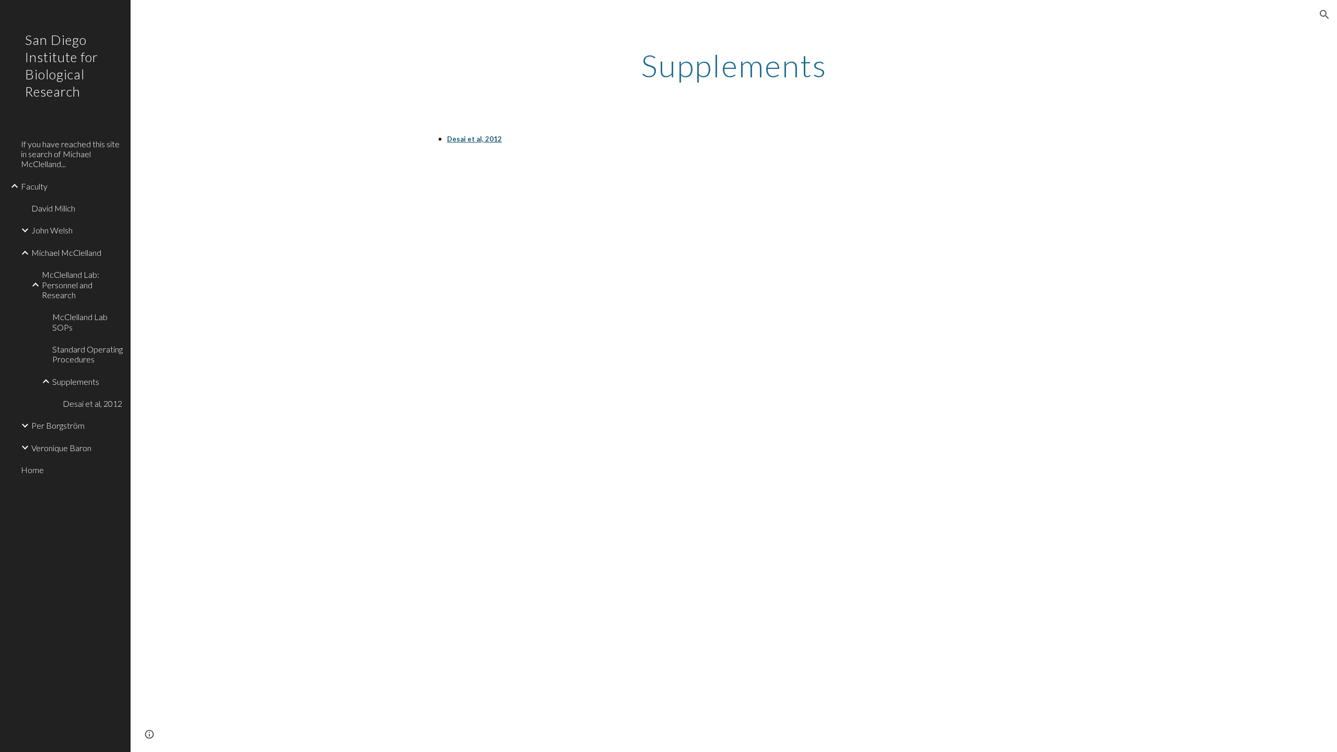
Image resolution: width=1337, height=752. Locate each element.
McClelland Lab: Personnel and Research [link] (70, 284)
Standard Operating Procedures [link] (87, 354)
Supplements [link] (75, 381)
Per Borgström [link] (58, 425)
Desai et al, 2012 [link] (92, 403)
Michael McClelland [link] (66, 252)
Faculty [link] (34, 186)
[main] (733, 65)
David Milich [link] (53, 208)
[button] (1324, 14)
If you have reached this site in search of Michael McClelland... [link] (70, 154)
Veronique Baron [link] (61, 448)
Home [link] (32, 470)
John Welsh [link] (52, 230)
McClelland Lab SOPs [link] (80, 322)
